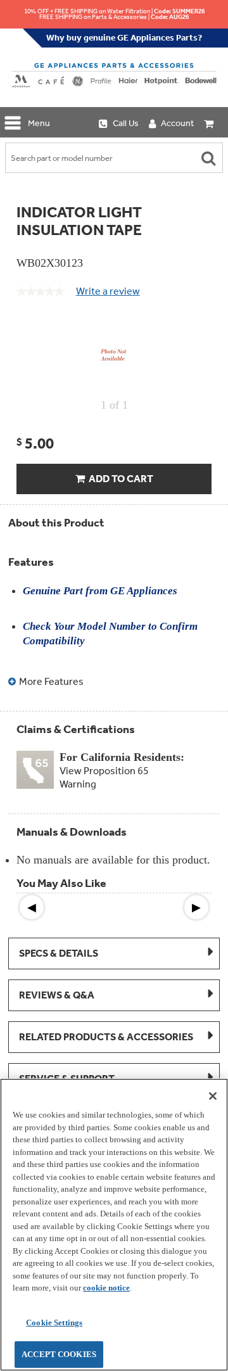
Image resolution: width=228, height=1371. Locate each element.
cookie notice (106, 1287)
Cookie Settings (54, 1322)
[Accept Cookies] (213, 1096)
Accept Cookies (59, 1354)
